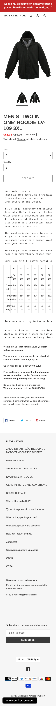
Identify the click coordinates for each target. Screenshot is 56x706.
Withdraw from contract (20, 700)
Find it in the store (15, 460)
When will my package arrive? (21, 517)
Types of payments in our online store (25, 509)
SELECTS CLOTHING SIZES (21, 468)
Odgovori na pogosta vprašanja (22, 550)
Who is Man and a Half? (18, 501)
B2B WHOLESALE (16, 493)
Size (5, 150)
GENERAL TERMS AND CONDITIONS (26, 484)
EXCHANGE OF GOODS (19, 476)
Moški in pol (14, 15)
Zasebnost (11, 542)
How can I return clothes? (19, 533)
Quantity (7, 162)
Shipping (21, 139)
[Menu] (50, 15)
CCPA (9, 566)
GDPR (9, 558)
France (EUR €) (27, 659)
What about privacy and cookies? (23, 525)
